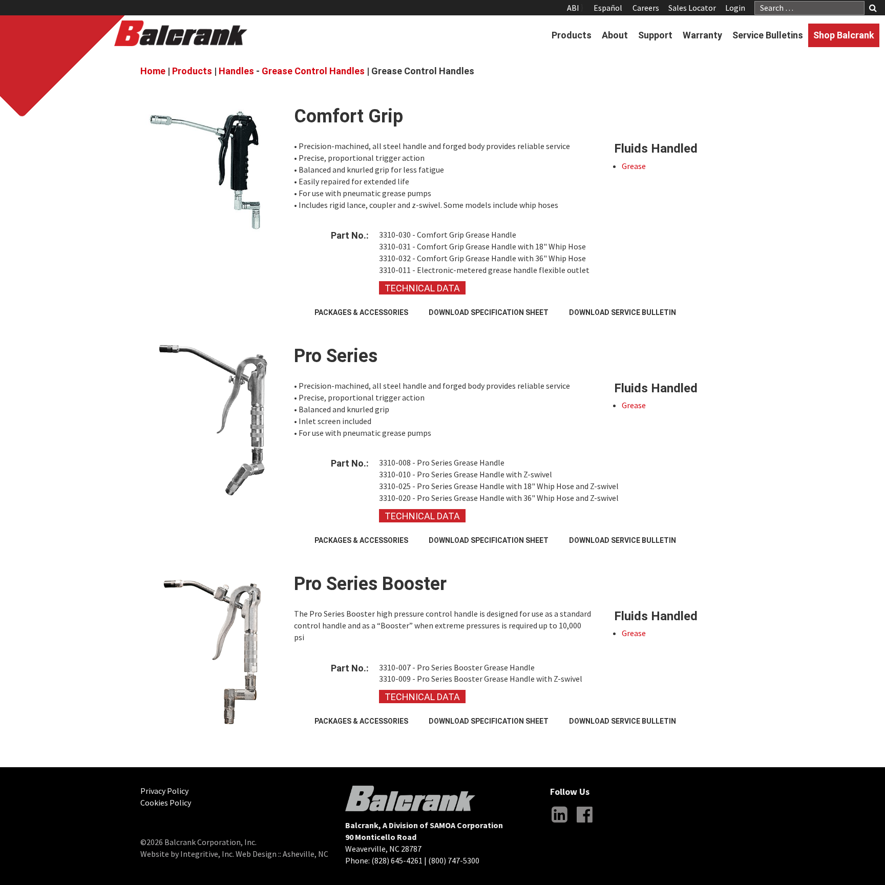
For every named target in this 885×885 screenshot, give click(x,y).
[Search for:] (809, 8)
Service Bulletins (767, 35)
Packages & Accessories (361, 312)
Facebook (584, 822)
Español (608, 8)
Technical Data (422, 288)
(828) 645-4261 (397, 860)
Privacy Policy (164, 791)
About (615, 35)
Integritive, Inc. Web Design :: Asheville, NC (254, 854)
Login (735, 8)
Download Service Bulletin (622, 312)
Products (572, 35)
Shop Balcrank (843, 35)
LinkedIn (559, 822)
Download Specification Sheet (489, 312)
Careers (646, 8)
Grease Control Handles (313, 71)
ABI (573, 8)
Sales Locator (692, 8)
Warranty (702, 35)
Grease (634, 166)
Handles (236, 71)
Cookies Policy (165, 802)
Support (655, 35)
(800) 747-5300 (453, 860)
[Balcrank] (180, 33)
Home (152, 71)
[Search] (873, 8)
